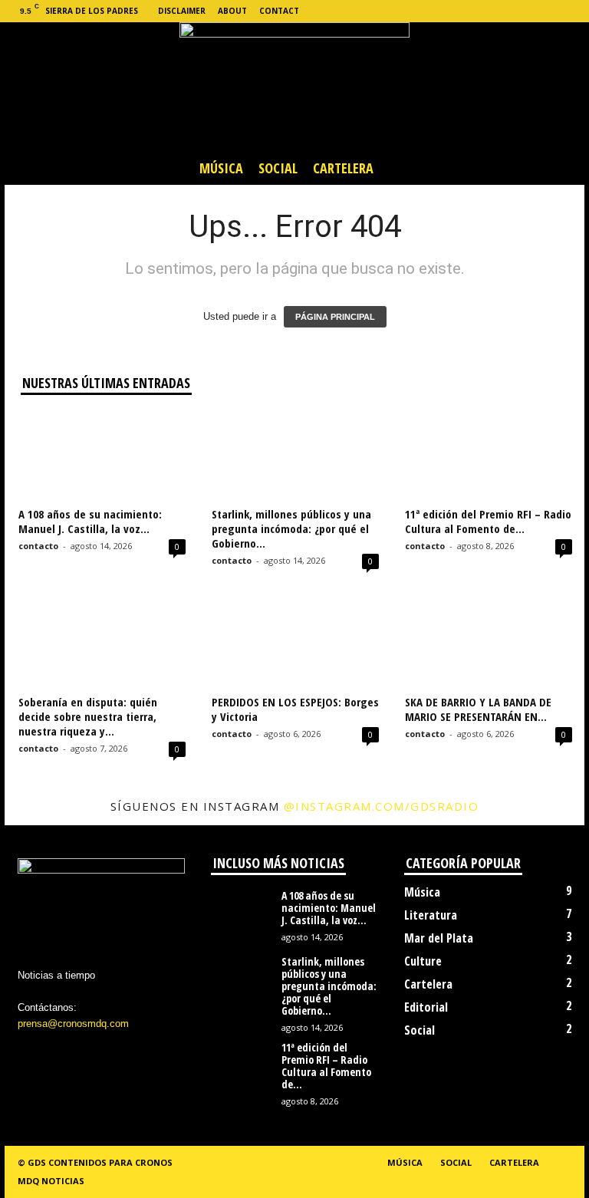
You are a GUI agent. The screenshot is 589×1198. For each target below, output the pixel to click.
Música (221, 168)
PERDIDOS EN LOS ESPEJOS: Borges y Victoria (295, 709)
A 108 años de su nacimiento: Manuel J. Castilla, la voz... (90, 521)
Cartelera (343, 168)
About (232, 10)
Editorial (426, 1007)
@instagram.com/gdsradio (381, 806)
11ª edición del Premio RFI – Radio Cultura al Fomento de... (488, 521)
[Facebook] (478, 11)
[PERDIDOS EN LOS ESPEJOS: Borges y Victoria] (295, 643)
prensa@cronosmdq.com (73, 1023)
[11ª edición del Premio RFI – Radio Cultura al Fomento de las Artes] (488, 456)
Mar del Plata (438, 938)
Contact (279, 10)
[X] (525, 11)
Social (278, 168)
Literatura (430, 915)
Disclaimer (182, 10)
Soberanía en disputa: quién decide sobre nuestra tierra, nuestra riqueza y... (87, 716)
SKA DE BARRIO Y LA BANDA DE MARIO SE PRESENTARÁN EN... (478, 709)
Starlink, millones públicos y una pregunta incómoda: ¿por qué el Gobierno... (291, 528)
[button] (561, 168)
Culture (423, 961)
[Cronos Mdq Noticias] (294, 86)
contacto (38, 545)
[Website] (549, 11)
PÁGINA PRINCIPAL (335, 316)
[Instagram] (501, 11)
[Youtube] (573, 11)
